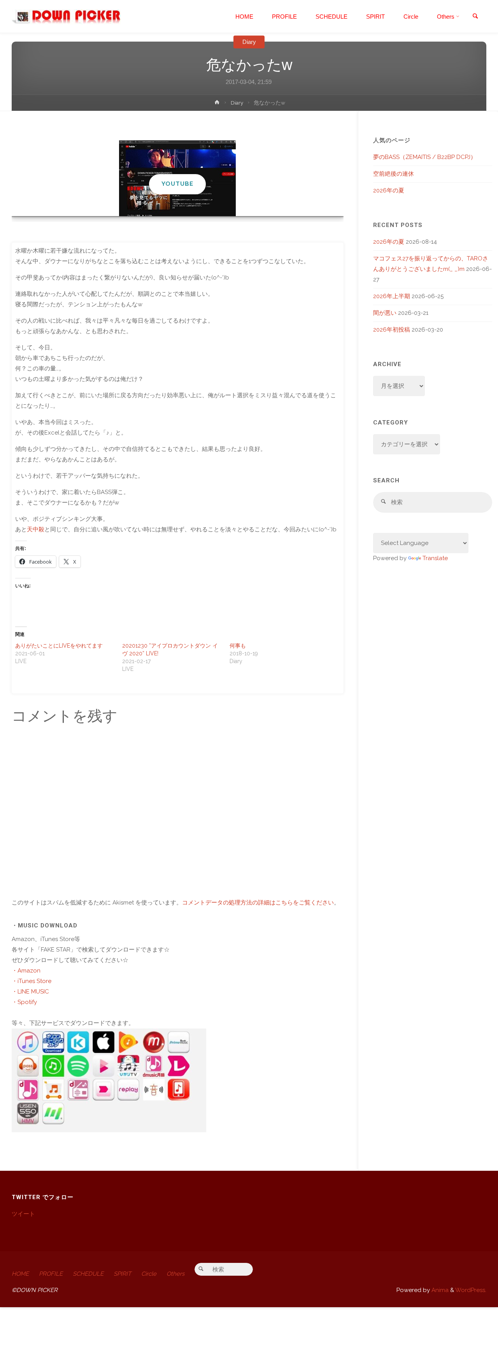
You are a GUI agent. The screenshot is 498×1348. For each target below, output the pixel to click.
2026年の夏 (388, 190)
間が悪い (384, 312)
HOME (20, 1273)
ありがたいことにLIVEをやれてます (59, 646)
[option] (178, 178)
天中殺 (35, 529)
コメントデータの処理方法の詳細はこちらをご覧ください (258, 902)
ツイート (23, 1213)
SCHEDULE (88, 1273)
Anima (439, 1290)
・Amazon (26, 970)
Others (175, 1273)
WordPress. (470, 1290)
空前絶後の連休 (393, 173)
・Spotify (24, 1002)
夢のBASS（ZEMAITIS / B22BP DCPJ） (424, 157)
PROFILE (51, 1273)
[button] (173, 205)
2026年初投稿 (391, 329)
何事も (238, 646)
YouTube (177, 183)
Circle (148, 1273)
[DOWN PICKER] (66, 16)
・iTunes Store (31, 981)
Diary (249, 41)
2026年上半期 (391, 296)
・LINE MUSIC (30, 991)
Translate (435, 558)
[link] (475, 16)
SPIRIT (122, 1273)
